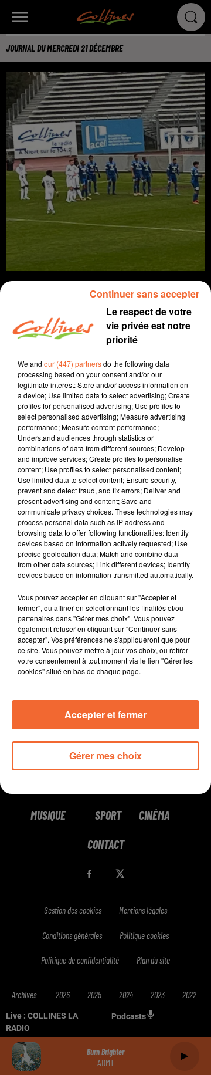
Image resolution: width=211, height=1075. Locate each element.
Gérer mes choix (105, 755)
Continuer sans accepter (144, 293)
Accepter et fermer (105, 714)
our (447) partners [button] (72, 364)
